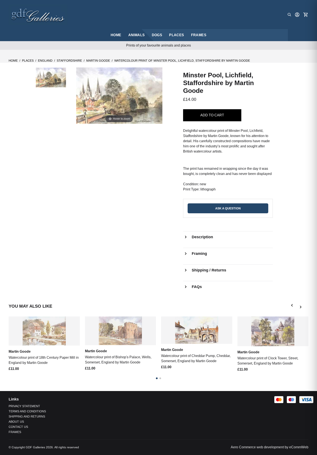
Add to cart (212, 115)
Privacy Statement (24, 406)
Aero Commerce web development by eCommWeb (269, 447)
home (116, 35)
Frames (198, 35)
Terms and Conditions (27, 411)
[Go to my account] (297, 14)
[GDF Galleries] (38, 14)
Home (13, 60)
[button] (293, 306)
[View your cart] (305, 14)
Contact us (18, 427)
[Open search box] (289, 14)
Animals (136, 35)
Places (176, 35)
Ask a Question (228, 208)
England (45, 60)
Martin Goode (98, 60)
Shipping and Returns (27, 416)
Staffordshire (69, 60)
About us (16, 421)
